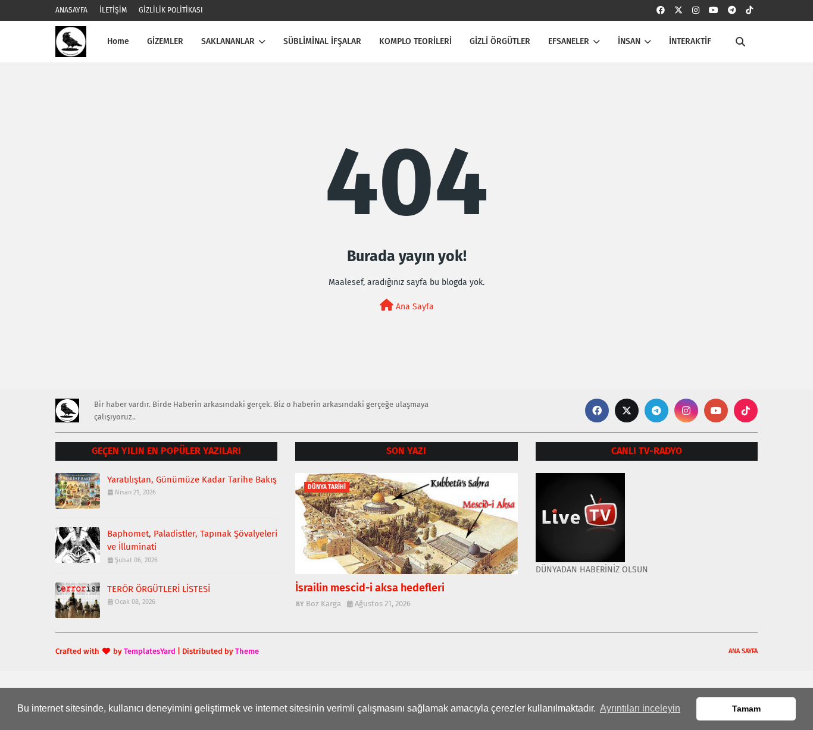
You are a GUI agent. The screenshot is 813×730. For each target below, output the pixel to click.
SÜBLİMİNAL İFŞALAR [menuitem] (322, 41)
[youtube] (713, 10)
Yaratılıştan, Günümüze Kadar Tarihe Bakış (192, 479)
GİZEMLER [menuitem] (165, 41)
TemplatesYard (150, 651)
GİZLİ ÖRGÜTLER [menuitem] (500, 41)
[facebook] (661, 10)
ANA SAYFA (743, 651)
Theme (247, 651)
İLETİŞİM (113, 10)
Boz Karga (323, 603)
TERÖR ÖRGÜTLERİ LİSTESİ (158, 589)
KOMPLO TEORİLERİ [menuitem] (415, 41)
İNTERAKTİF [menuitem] (690, 41)
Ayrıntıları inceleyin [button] (640, 708)
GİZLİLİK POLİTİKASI (171, 10)
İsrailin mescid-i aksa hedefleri (370, 587)
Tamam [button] (746, 708)
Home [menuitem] (118, 41)
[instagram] (695, 10)
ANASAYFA (71, 10)
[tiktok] (749, 10)
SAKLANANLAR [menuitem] (228, 41)
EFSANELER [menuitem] (568, 41)
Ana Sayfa (413, 307)
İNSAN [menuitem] (629, 41)
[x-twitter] (678, 10)
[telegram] (732, 10)
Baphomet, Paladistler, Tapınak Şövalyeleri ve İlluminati (192, 540)
